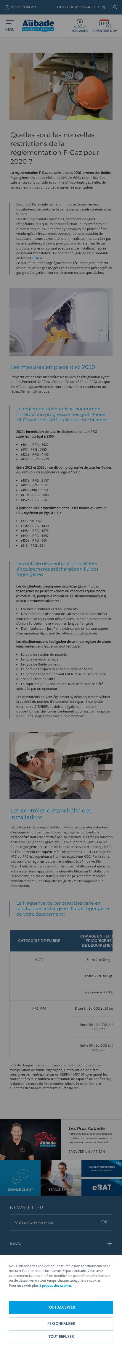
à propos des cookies (55, 1285)
